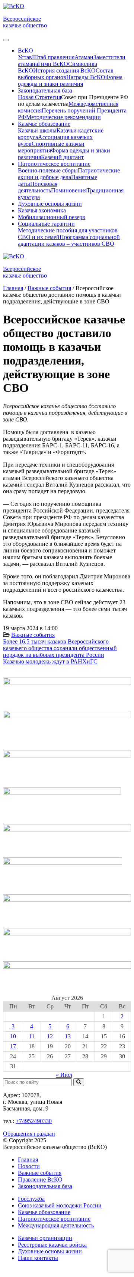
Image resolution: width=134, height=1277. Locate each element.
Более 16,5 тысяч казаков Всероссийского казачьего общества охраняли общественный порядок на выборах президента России (60, 648)
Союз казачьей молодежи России (60, 1205)
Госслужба (31, 1199)
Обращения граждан (29, 1133)
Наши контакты (38, 1258)
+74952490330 (34, 1121)
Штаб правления (53, 57)
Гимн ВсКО (53, 64)
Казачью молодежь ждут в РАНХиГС (50, 661)
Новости (29, 1166)
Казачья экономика (42, 210)
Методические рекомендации (63, 117)
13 (68, 1036)
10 (13, 1036)
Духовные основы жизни (50, 204)
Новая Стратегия (39, 97)
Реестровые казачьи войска (52, 1244)
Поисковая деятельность (37, 187)
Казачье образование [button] (44, 124)
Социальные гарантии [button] (46, 224)
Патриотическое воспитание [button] (54, 164)
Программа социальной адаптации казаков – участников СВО (69, 240)
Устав (25, 57)
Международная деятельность (56, 1225)
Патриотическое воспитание (54, 1219)
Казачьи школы (37, 130)
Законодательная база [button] (45, 90)
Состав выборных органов (66, 73)
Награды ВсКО (85, 77)
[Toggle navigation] (6, 40)
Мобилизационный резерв (51, 217)
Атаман (83, 57)
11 (32, 1036)
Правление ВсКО (40, 1179)
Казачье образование (44, 1212)
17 (13, 1046)
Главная (28, 1159)
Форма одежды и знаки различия (70, 80)
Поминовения (69, 190)
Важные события (33, 635)
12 (50, 1036)
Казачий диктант (62, 157)
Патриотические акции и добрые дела (69, 173)
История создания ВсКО (64, 70)
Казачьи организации (45, 1238)
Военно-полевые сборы (48, 170)
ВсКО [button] (25, 50)
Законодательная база (45, 1186)
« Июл (64, 1075)
